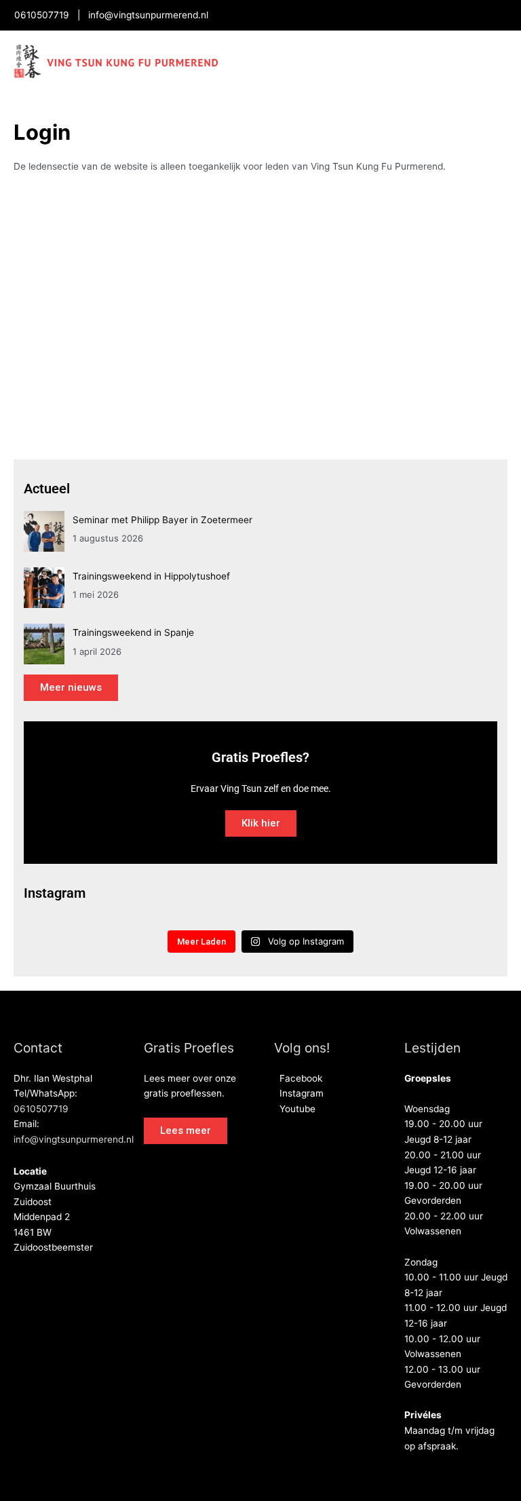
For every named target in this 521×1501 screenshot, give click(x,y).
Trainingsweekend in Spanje (133, 632)
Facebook (298, 1078)
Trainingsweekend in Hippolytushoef (151, 576)
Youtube (294, 1108)
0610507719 (41, 15)
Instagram (299, 1093)
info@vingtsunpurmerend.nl (148, 15)
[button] (185, 1131)
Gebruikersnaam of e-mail (172, 206)
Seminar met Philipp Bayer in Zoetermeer (162, 519)
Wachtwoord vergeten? (260, 403)
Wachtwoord (139, 264)
